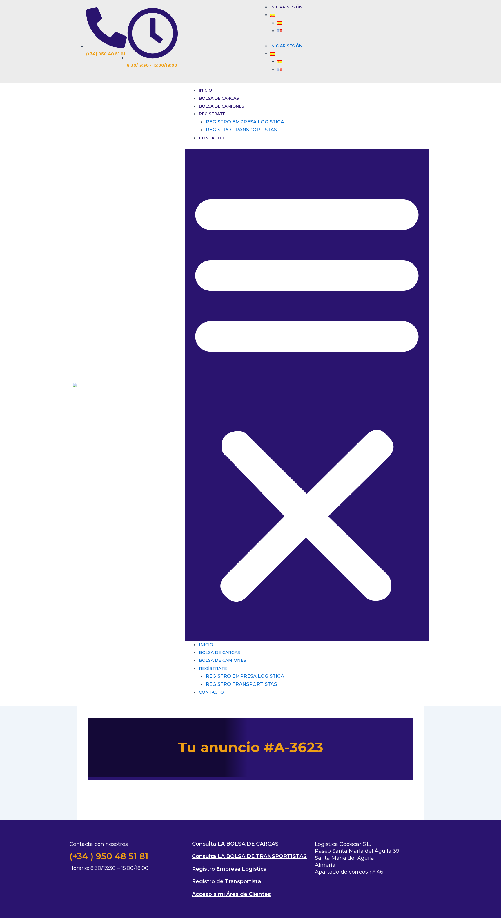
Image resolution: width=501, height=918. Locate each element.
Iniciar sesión (286, 7)
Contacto (211, 138)
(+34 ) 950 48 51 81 (108, 856)
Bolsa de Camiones (221, 106)
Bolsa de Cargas (219, 98)
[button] (307, 395)
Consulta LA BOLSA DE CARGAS (235, 844)
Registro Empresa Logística (229, 869)
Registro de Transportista (226, 881)
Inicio (205, 90)
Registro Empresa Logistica (245, 122)
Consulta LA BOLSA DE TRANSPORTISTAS (249, 856)
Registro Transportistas (241, 129)
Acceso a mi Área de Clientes (231, 894)
